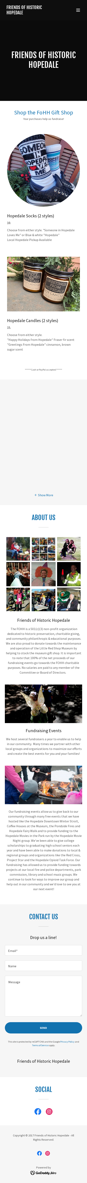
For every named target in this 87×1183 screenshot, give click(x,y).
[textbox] (43, 950)
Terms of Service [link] (40, 1045)
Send (43, 1028)
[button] (78, 10)
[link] (31, 13)
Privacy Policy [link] (67, 1041)
